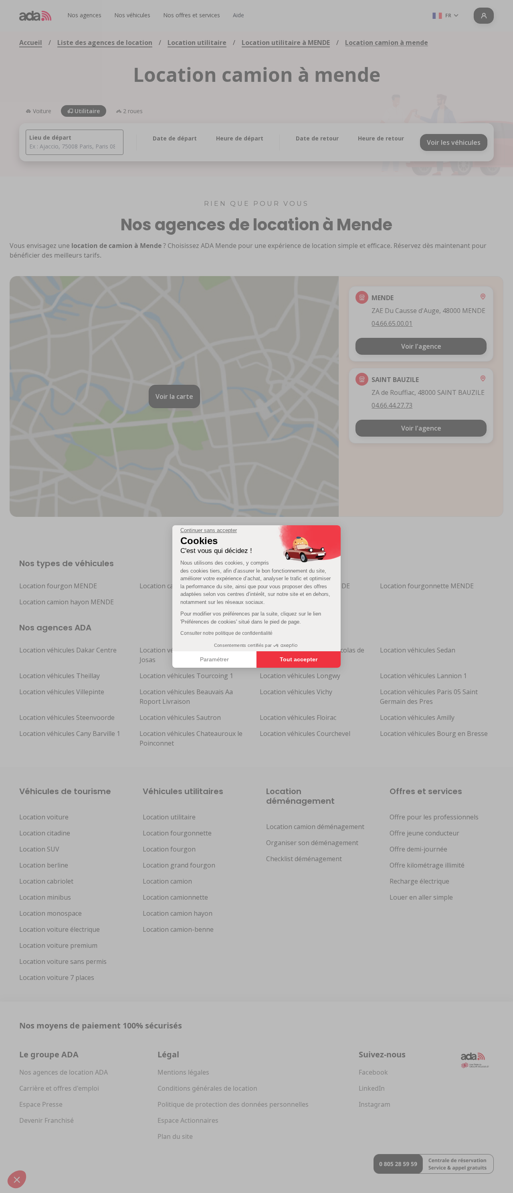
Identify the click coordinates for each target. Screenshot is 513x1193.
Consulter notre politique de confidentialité (226, 633)
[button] (16, 1179)
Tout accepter (298, 659)
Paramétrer (214, 659)
